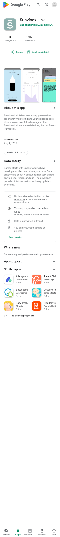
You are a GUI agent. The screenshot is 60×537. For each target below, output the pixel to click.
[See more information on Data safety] (54, 161)
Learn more (19, 199)
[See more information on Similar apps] (54, 269)
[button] (15, 41)
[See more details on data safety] (15, 237)
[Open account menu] (54, 5)
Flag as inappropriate (19, 315)
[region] (30, 38)
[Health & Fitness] (16, 152)
